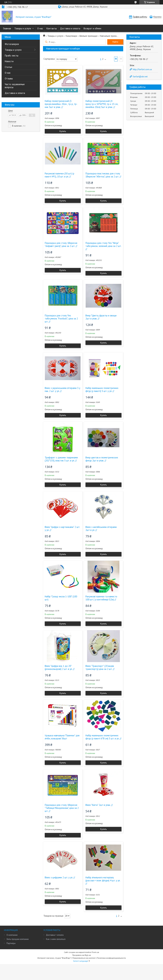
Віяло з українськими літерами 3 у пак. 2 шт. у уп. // (62, 389)
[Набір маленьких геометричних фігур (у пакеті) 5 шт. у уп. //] (103, 368)
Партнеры (11, 943)
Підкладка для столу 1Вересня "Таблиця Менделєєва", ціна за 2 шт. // (62, 807)
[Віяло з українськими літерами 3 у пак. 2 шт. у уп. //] (62, 368)
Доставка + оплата (55, 935)
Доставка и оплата (70, 28)
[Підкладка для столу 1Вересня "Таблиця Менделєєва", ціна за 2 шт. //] (62, 785)
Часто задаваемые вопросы (15, 86)
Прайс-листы (11, 55)
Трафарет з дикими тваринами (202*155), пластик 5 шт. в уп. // (61, 459)
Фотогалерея (12, 44)
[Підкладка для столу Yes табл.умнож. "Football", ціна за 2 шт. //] (62, 296)
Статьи (8, 67)
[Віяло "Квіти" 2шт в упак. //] (103, 785)
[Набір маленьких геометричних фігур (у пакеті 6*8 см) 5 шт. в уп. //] (103, 716)
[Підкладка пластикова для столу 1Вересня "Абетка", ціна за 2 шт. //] (103, 154)
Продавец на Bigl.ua (81, 955)
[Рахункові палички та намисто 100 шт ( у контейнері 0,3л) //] (103, 577)
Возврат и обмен (92, 28)
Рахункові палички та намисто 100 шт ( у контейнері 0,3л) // (101, 598)
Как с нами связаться (55, 939)
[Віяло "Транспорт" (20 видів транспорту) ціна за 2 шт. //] (103, 646)
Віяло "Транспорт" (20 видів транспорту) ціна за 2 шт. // (99, 667)
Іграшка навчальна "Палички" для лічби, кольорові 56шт (62, 737)
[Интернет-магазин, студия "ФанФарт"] (7, 17)
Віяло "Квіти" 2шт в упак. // (99, 804)
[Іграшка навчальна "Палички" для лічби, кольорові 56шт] (62, 716)
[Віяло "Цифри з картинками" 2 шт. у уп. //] (62, 507)
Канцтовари (71, 35)
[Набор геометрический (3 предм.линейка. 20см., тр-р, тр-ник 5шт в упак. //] (62, 81)
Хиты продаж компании (18, 939)
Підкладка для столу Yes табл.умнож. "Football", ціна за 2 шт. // (61, 318)
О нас (40, 28)
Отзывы (9, 78)
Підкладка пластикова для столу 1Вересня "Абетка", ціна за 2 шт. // (103, 175)
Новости (9, 61)
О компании (12, 935)
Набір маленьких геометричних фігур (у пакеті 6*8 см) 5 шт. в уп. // (103, 737)
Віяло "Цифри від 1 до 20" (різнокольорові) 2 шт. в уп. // (59, 667)
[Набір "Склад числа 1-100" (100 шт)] (62, 577)
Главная (7, 28)
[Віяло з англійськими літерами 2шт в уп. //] (103, 507)
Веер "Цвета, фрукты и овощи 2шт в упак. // (101, 317)
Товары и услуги (22, 28)
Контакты (51, 28)
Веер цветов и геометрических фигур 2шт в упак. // (101, 459)
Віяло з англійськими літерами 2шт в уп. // (101, 528)
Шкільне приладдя (88, 35)
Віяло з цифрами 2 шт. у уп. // (60, 877)
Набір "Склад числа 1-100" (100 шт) (61, 598)
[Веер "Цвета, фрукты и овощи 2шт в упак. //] (103, 296)
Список (121, 59)
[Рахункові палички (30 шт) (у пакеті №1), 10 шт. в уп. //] (62, 154)
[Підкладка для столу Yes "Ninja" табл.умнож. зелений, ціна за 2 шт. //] (103, 223)
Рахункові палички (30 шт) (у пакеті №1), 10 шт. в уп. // (59, 175)
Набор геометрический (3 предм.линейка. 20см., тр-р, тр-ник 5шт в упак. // (61, 104)
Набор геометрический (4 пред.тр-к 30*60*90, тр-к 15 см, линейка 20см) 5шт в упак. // (101, 104)
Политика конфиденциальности (111, 958)
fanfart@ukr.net (140, 76)
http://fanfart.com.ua (142, 69)
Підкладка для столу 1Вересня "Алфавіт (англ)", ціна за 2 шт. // (61, 244)
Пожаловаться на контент (84, 958)
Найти (115, 42)
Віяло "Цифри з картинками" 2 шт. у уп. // (62, 528)
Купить (63, 131)
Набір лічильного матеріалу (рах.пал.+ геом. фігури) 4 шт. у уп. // (102, 880)
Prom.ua (95, 952)
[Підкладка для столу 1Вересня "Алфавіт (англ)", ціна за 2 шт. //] (62, 223)
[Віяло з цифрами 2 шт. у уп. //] (62, 858)
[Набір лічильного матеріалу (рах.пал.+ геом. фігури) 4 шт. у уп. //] (103, 858)
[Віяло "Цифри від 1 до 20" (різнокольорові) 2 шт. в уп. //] (62, 646)
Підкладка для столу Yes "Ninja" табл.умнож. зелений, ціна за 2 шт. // (103, 246)
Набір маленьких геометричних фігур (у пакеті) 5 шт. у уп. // (101, 389)
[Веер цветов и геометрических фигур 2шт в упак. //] (103, 438)
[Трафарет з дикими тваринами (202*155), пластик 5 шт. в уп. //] (62, 438)
